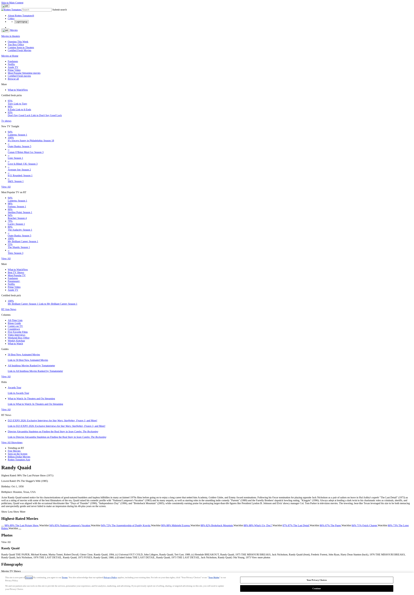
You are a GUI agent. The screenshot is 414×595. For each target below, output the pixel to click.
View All (6, 186)
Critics (11, 18)
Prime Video (14, 70)
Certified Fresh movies (19, 76)
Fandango (13, 61)
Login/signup (21, 22)
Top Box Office (16, 44)
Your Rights (213, 577)
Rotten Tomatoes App (19, 459)
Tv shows (6, 120)
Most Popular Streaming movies (24, 73)
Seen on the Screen (17, 453)
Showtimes (16, 442)
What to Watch (18, 89)
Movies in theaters (10, 36)
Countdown (14, 329)
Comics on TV (15, 326)
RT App (5, 309)
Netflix (11, 64)
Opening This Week (18, 41)
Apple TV (13, 67)
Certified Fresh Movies (19, 50)
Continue (316, 588)
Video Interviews (16, 334)
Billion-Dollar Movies (19, 456)
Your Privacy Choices (317, 580)
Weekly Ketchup (16, 340)
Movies (14, 30)
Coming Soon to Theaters (21, 47)
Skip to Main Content (12, 2)
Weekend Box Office (18, 337)
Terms (65, 577)
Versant (28, 577)
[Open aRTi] (5, 6)
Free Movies (14, 451)
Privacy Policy (110, 577)
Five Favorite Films (18, 332)
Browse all (13, 78)
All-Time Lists (15, 320)
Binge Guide (14, 323)
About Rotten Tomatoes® (21, 15)
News (13, 309)
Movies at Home (9, 55)
